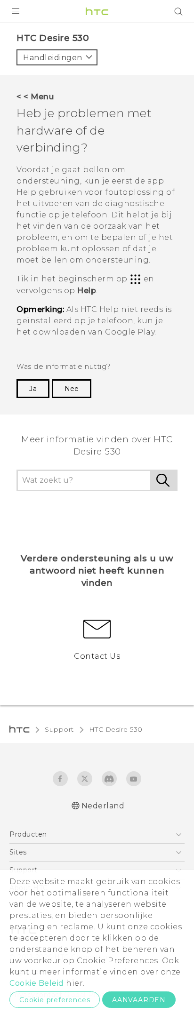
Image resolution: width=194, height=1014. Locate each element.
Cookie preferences (54, 1000)
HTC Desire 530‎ (116, 729)
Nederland (103, 805)
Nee (72, 388)
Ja (33, 388)
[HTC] (97, 11)
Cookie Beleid (36, 983)
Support (59, 729)
